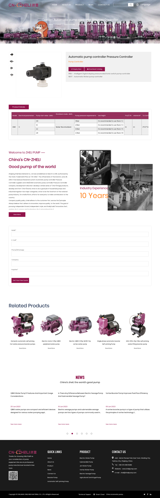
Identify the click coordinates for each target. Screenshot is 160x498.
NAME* (13, 230)
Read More (22, 348)
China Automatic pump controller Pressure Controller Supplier (115, 494)
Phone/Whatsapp (17, 250)
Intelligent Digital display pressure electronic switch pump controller (102, 73)
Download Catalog (95, 69)
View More (17, 214)
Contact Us (104, 4)
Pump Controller (69, 24)
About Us (66, 4)
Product (79, 4)
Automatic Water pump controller (88, 76)
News (91, 4)
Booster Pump (53, 477)
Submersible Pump (86, 462)
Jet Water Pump (85, 466)
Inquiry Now (77, 69)
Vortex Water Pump (87, 470)
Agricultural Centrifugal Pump (90, 477)
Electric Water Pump (87, 458)
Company (15, 260)
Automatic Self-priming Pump (58, 481)
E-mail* (14, 240)
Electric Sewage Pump (88, 474)
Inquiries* (14, 269)
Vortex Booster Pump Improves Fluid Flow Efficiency (127, 393)
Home (54, 4)
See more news (16, 424)
